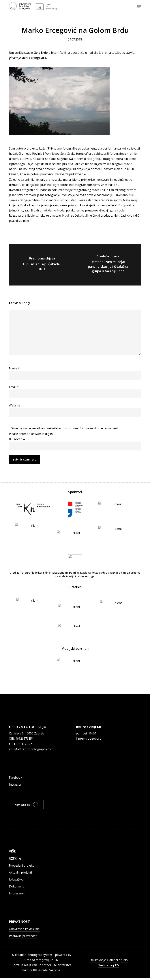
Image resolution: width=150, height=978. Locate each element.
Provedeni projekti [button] (21, 865)
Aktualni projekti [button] (20, 872)
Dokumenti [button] (16, 886)
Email (14, 387)
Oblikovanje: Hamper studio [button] (109, 960)
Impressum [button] (17, 893)
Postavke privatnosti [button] (23, 936)
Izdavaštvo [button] (16, 879)
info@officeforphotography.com (31, 749)
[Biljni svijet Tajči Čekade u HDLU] (42, 265)
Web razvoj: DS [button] (108, 965)
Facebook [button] (15, 778)
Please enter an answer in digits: (31, 434)
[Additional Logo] (47, 6)
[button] (139, 6)
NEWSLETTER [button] (23, 804)
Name (14, 368)
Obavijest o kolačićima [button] (24, 929)
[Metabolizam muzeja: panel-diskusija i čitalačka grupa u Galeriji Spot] (108, 265)
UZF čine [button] (15, 859)
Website (14, 405)
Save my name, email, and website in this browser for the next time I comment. (65, 428)
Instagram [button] (16, 784)
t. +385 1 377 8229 (21, 744)
